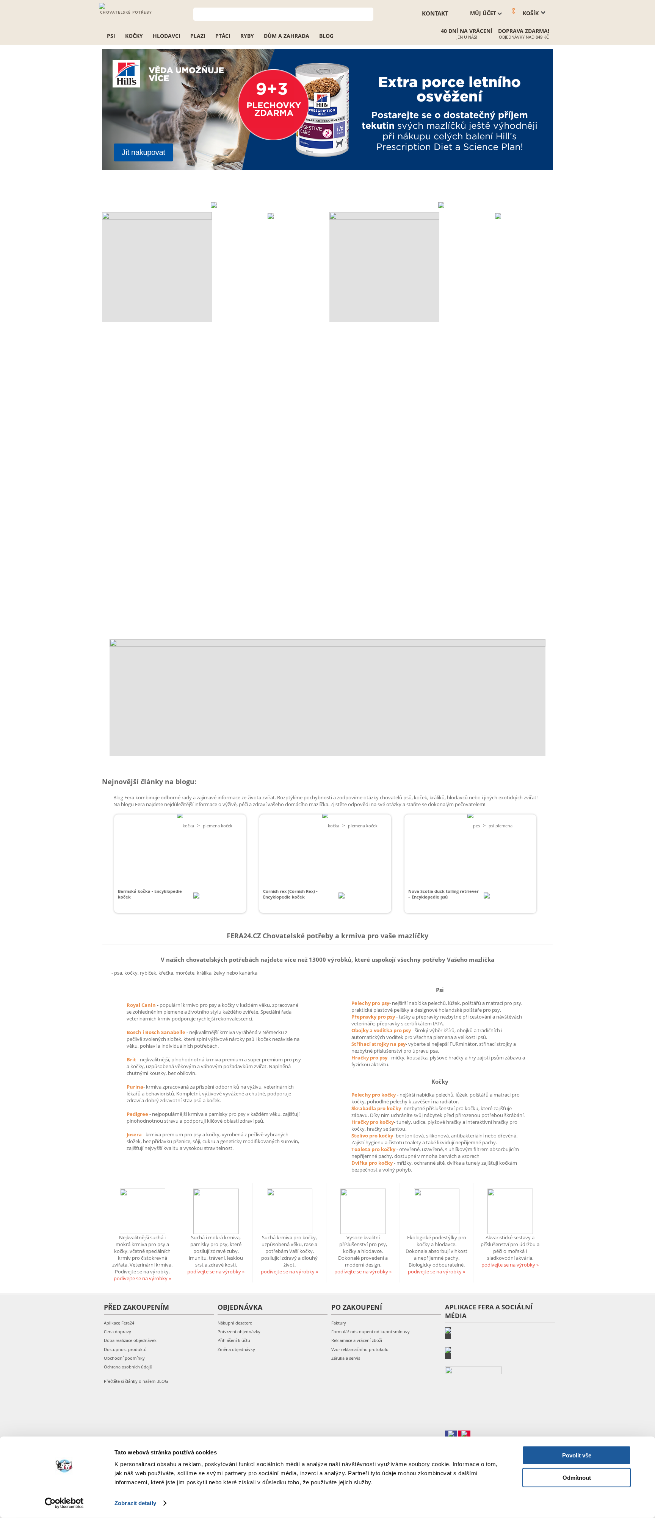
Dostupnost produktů (125, 1349)
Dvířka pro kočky (372, 1162)
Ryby (247, 35)
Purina (135, 1086)
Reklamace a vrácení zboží (356, 1340)
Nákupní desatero (235, 1323)
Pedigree (138, 1114)
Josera (135, 1134)
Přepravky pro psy (373, 1016)
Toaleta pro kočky (373, 1149)
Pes (476, 825)
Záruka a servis (345, 1358)
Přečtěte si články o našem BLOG (136, 1381)
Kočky (134, 35)
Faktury (338, 1323)
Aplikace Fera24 (119, 1323)
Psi (111, 35)
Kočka (188, 825)
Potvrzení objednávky (239, 1331)
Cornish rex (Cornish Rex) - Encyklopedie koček (290, 894)
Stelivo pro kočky (372, 1135)
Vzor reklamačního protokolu (360, 1349)
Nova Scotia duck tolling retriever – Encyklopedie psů (443, 894)
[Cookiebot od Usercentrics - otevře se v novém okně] (64, 1503)
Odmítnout (577, 1477)
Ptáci (222, 35)
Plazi (197, 35)
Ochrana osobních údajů (128, 1367)
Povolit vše (576, 1455)
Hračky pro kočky (372, 1122)
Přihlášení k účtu (234, 1340)
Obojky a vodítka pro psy (381, 1030)
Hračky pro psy (370, 1057)
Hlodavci (166, 35)
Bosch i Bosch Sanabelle (156, 1032)
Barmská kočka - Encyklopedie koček (150, 894)
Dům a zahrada (286, 35)
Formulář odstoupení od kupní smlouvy (370, 1331)
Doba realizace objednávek (130, 1340)
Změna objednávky (236, 1349)
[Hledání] (368, 13)
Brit (132, 1059)
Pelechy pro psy (370, 1003)
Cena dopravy (117, 1331)
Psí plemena (500, 825)
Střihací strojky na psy (378, 1044)
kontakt (435, 13)
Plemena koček (217, 825)
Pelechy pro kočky (374, 1094)
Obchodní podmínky (124, 1358)
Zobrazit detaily (135, 1503)
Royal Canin (141, 1005)
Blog (326, 35)
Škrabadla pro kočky (376, 1108)
